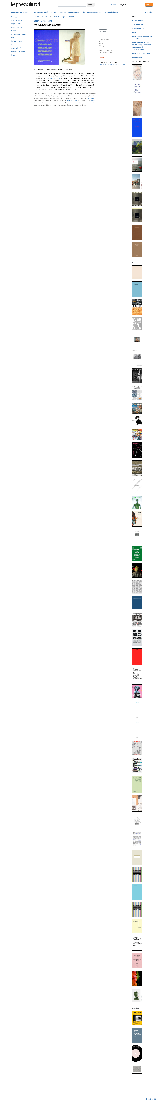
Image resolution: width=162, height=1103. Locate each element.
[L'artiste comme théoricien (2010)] (138, 995)
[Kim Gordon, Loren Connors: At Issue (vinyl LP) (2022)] (138, 421)
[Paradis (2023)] (138, 340)
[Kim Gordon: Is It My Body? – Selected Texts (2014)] (138, 784)
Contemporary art (138, 28)
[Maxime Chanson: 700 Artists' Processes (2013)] (138, 857)
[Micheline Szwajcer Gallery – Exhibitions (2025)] (138, 272)
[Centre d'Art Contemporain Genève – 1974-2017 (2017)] (138, 587)
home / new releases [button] (19, 12)
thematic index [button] (111, 12)
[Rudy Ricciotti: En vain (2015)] (138, 729)
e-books (14, 31)
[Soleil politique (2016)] (138, 638)
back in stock (16, 27)
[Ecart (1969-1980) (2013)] (138, 803)
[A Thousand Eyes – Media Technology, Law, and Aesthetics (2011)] (138, 960)
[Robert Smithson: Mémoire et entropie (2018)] (138, 1035)
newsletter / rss (17, 48)
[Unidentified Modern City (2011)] (138, 182)
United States (137, 57)
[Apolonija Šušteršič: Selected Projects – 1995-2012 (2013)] (138, 926)
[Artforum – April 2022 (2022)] (138, 408)
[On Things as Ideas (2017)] (138, 603)
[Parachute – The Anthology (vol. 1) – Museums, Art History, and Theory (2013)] (138, 943)
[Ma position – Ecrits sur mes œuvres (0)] (138, 249)
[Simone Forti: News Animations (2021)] (138, 450)
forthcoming (16, 17)
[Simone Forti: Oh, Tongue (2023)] (138, 358)
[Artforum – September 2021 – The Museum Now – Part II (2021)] (138, 434)
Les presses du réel (41, 17)
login (149, 12)
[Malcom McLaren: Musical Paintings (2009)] (138, 1053)
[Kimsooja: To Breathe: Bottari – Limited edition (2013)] (138, 874)
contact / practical (18, 52)
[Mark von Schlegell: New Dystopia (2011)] (138, 978)
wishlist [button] (103, 31)
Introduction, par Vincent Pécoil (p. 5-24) (112, 64)
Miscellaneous (73, 17)
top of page (153, 1099)
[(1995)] (138, 199)
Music (134, 32)
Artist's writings (137, 20)
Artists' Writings (59, 17)
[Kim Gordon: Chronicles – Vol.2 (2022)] (138, 376)
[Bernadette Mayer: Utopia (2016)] (138, 656)
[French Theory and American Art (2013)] (138, 892)
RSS (150, 5)
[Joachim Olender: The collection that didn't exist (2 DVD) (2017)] (138, 570)
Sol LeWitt (90, 98)
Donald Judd (72, 100)
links (13, 55)
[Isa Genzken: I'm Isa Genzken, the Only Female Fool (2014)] (138, 765)
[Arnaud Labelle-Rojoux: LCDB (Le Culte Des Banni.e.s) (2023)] (138, 307)
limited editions (17, 41)
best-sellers (16, 24)
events (13, 45)
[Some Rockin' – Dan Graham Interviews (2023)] (138, 90)
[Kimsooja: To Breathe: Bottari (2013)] (138, 909)
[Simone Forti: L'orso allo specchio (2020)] (138, 485)
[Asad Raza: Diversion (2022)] (138, 393)
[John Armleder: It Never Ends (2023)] (138, 324)
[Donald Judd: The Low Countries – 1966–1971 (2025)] (138, 1018)
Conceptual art (137, 24)
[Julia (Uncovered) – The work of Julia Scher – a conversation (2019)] (138, 108)
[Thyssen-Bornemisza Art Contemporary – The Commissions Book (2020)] (138, 468)
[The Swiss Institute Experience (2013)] (138, 821)
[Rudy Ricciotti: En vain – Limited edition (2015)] (138, 709)
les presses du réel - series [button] (45, 12)
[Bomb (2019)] (138, 502)
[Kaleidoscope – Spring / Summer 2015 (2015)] (138, 691)
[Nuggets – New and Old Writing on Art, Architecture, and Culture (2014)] (138, 164)
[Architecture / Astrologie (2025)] (138, 72)
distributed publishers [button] (69, 12)
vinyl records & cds (18, 34)
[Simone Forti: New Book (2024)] (138, 289)
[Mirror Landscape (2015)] (138, 146)
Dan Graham (43, 20)
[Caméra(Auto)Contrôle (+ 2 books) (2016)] (138, 619)
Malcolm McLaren (53, 78)
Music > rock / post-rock (141, 53)
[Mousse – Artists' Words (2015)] (138, 748)
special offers (16, 20)
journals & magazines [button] (92, 12)
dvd (12, 38)
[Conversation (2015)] (138, 127)
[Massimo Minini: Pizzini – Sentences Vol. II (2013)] (138, 839)
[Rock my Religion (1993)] (138, 232)
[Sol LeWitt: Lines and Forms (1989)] (138, 1069)
